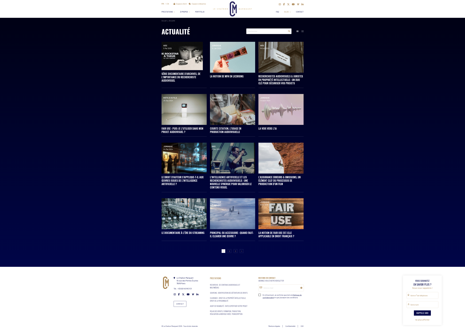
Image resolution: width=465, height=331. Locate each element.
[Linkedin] (302, 4)
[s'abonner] (301, 288)
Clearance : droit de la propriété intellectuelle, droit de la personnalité (228, 299)
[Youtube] (293, 4)
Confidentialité (290, 326)
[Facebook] (284, 4)
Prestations (167, 12)
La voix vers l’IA (267, 128)
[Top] (458, 321)
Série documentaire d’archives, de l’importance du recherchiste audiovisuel (181, 77)
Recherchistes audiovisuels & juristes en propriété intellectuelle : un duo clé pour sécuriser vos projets (280, 79)
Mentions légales (274, 326)
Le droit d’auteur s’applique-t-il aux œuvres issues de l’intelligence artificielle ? (183, 180)
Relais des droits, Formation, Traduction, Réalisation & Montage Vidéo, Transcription (226, 312)
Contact (300, 12)
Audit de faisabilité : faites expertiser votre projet (228, 306)
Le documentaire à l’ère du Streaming (183, 233)
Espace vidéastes (198, 4)
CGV (302, 326)
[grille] (297, 31)
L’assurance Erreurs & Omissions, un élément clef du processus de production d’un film (279, 180)
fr (163, 4)
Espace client (181, 4)
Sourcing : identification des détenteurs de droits (229, 292)
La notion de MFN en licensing (227, 76)
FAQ (277, 12)
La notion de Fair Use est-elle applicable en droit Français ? (276, 234)
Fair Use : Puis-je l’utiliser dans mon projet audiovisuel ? (182, 130)
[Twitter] (288, 4)
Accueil (164, 21)
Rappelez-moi (422, 313)
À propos (184, 12)
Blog (286, 12)
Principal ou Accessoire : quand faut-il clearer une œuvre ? (232, 234)
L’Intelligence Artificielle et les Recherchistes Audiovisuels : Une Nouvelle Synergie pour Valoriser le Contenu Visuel (231, 182)
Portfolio (199, 12)
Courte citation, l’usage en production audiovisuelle (225, 130)
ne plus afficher (422, 319)
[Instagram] (280, 4)
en (168, 4)
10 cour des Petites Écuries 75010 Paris (187, 280)
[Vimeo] (298, 4)
